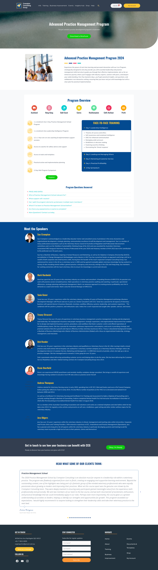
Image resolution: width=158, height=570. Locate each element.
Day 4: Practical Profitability (96, 163)
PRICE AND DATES (36, 192)
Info (39, 5)
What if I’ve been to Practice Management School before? (50, 205)
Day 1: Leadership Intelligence (97, 128)
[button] (98, 5)
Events (71, 5)
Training (45, 5)
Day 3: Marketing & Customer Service (99, 159)
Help (92, 5)
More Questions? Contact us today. (42, 212)
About (107, 544)
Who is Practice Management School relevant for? (47, 195)
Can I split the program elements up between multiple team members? (55, 202)
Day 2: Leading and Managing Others (100, 154)
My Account (131, 558)
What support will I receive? (39, 198)
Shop (88, 5)
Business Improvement (58, 5)
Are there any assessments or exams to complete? (47, 209)
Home (107, 539)
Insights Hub (79, 5)
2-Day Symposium (92, 168)
